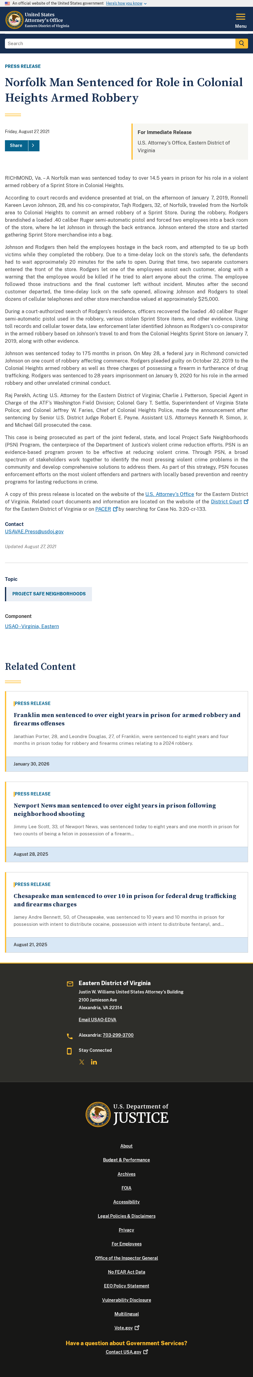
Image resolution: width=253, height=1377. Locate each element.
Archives (126, 1174)
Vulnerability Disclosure (126, 1300)
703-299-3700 (118, 1035)
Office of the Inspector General (126, 1258)
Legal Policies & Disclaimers (127, 1216)
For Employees (127, 1243)
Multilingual (126, 1314)
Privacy (126, 1230)
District (226, 502)
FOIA (126, 1188)
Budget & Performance (126, 1159)
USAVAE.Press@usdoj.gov (34, 532)
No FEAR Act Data (126, 1272)
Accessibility (126, 1201)
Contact (123, 1352)
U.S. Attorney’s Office (169, 494)
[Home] (38, 27)
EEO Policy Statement (126, 1285)
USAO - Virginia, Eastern (32, 626)
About (126, 1146)
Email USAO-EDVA (97, 1019)
